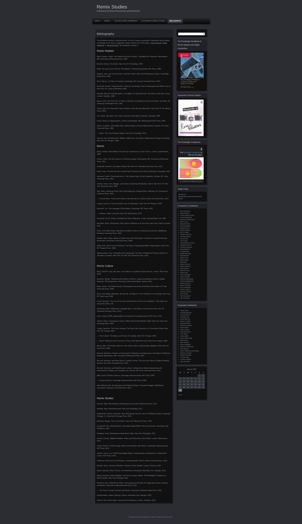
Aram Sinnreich (185, 211)
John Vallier (184, 334)
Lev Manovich (184, 251)
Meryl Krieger (184, 260)
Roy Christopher (185, 287)
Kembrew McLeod (186, 247)
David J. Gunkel (185, 321)
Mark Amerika (184, 256)
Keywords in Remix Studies (153, 21)
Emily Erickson (185, 228)
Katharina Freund (185, 245)
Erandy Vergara (185, 230)
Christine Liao (184, 317)
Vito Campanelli (185, 296)
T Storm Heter (184, 357)
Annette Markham (186, 313)
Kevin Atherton (185, 249)
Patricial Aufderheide (187, 281)
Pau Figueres (184, 349)
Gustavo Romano (185, 234)
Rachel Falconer (185, 283)
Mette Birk (183, 262)
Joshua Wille (184, 336)
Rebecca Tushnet (186, 353)
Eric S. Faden (184, 232)
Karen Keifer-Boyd (186, 338)
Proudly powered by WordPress (139, 517)
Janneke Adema (185, 236)
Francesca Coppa (186, 325)
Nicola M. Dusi (185, 270)
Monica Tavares (185, 264)
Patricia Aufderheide (186, 279)
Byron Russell (184, 213)
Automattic (169, 517)
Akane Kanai (184, 310)
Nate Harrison (184, 268)
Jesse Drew (184, 239)
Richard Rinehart (185, 355)
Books (107, 21)
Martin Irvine (184, 258)
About (97, 21)
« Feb (180, 395)
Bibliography (175, 21)
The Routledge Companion (125, 21)
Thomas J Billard (185, 359)
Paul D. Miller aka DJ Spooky (189, 351)
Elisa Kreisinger (185, 226)
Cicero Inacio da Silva (187, 215)
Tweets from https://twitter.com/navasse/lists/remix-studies (190, 196)
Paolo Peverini (185, 277)
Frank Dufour (184, 327)
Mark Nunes (184, 340)
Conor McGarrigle (186, 217)
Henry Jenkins (184, 330)
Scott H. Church (185, 289)
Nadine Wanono (185, 266)
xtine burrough (156, 43)
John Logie (183, 241)
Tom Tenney (184, 294)
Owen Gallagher (185, 275)
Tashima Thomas (185, 292)
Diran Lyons (184, 222)
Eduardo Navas (113, 45)
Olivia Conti (184, 272)
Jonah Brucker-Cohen (187, 243)
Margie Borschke (185, 253)
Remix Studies (112, 6)
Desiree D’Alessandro (187, 219)
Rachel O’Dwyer (185, 285)
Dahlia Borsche (185, 319)
